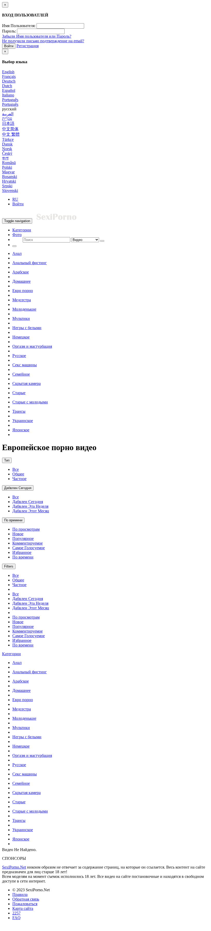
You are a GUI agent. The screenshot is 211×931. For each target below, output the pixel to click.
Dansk (7, 144)
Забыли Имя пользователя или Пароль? (36, 36)
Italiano (8, 95)
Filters (8, 566)
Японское (20, 430)
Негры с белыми (26, 328)
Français (9, 76)
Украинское (22, 420)
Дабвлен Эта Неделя (30, 506)
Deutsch (8, 81)
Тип (7, 460)
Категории (21, 230)
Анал (17, 253)
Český (7, 153)
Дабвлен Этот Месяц (30, 511)
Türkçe (8, 139)
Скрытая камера (26, 383)
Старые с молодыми (30, 402)
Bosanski (9, 176)
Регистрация (27, 46)
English (8, 72)
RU (15, 199)
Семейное (21, 374)
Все (15, 469)
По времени (13, 520)
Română (9, 162)
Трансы (18, 411)
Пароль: (9, 31)
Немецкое (21, 337)
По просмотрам (26, 529)
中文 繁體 (11, 134)
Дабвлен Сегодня (17, 488)
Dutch (7, 86)
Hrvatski (9, 181)
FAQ (16, 918)
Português (10, 100)
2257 (16, 913)
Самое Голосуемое (28, 548)
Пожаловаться (24, 904)
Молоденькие (24, 309)
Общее (18, 474)
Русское (19, 355)
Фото (17, 234)
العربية (7, 114)
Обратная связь (25, 899)
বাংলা (5, 158)
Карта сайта (22, 908)
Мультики (21, 318)
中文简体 (10, 129)
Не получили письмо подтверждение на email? (43, 41)
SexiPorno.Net (14, 867)
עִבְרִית (7, 118)
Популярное (23, 538)
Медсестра (21, 300)
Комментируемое (27, 543)
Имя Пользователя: (19, 25)
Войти (8, 46)
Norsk (7, 149)
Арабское (20, 272)
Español (8, 90)
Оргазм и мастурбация (32, 346)
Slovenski (10, 190)
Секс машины (24, 365)
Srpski (7, 186)
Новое (17, 534)
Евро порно (22, 290)
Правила (20, 894)
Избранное (21, 552)
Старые (18, 393)
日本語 (8, 123)
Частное (19, 478)
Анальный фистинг (29, 263)
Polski (7, 167)
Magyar (8, 172)
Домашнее (21, 281)
